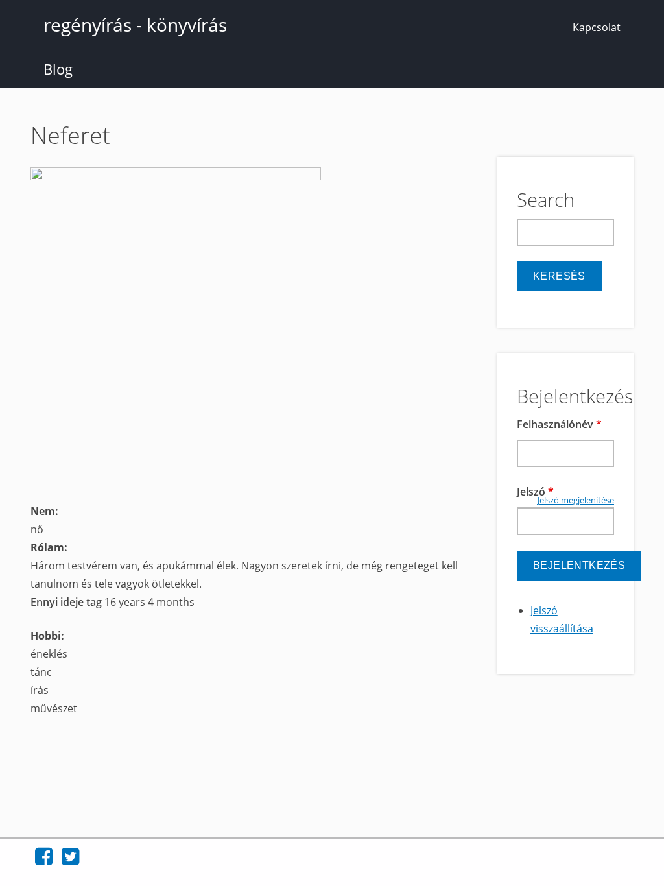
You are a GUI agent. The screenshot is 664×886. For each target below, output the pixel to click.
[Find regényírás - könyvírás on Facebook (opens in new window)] (43, 860)
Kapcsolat (597, 27)
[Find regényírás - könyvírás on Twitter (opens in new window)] (70, 860)
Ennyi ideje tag (67, 602)
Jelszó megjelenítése (576, 500)
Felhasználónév (559, 424)
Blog (58, 68)
